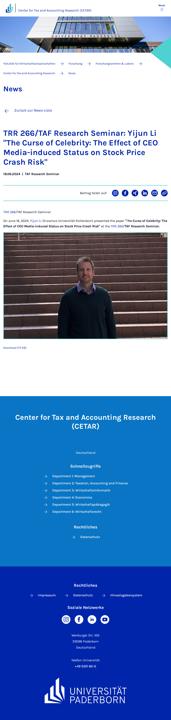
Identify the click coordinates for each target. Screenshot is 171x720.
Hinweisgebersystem (126, 595)
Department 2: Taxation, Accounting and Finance (90, 483)
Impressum (47, 595)
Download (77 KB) (14, 348)
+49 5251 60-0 (85, 666)
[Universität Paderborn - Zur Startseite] (9, 8)
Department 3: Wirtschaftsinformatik (81, 490)
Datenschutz (90, 537)
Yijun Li (35, 221)
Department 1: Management (73, 476)
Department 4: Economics (72, 497)
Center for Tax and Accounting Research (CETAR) (55, 10)
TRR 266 (9, 212)
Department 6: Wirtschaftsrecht (76, 512)
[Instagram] (66, 619)
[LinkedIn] (92, 619)
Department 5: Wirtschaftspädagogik (81, 504)
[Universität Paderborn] (85, 690)
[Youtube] (105, 619)
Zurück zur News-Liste (33, 110)
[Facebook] (79, 619)
